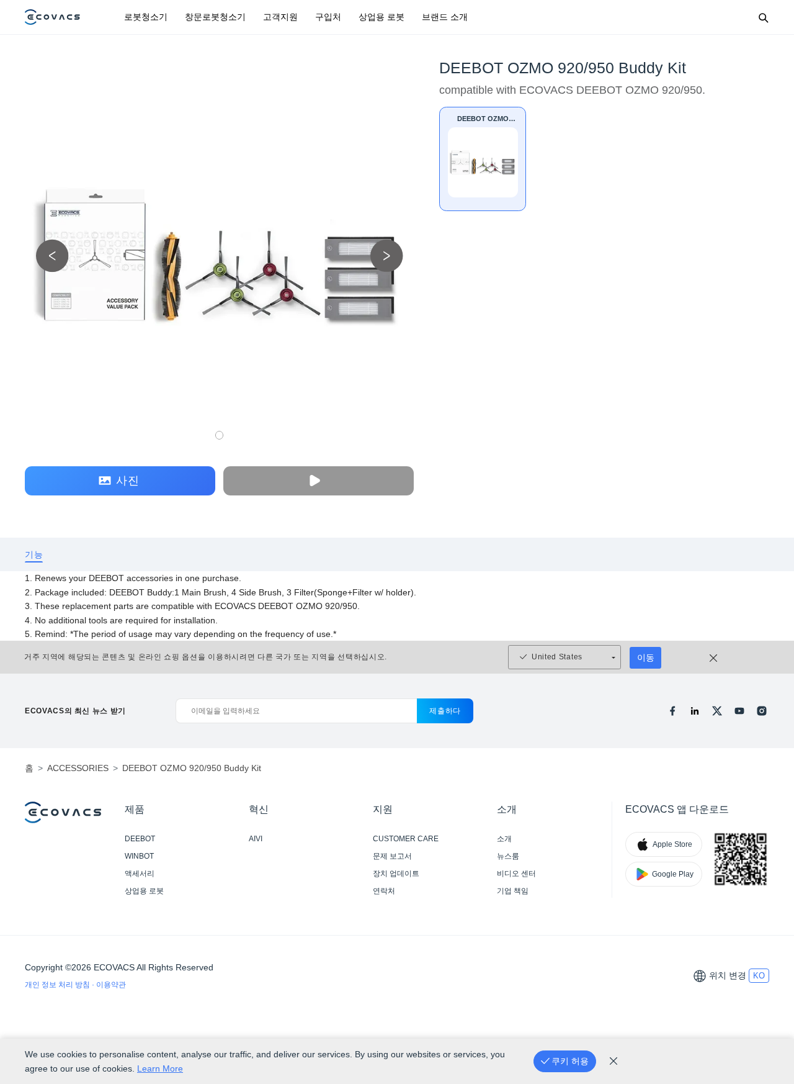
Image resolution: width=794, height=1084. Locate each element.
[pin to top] (768, 912)
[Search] (763, 17)
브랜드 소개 (445, 17)
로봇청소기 (145, 17)
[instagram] (761, 710)
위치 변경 (727, 975)
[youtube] (739, 710)
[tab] (34, 554)
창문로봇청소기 (215, 17)
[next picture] (386, 255)
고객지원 (280, 17)
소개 (504, 838)
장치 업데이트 (396, 873)
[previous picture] (52, 255)
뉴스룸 (508, 856)
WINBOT (139, 856)
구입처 (328, 17)
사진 (127, 480)
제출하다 (445, 711)
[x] (717, 710)
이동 (645, 657)
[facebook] (672, 710)
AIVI (255, 838)
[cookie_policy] (613, 1061)
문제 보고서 (392, 856)
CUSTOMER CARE (406, 838)
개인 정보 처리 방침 (58, 984)
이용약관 (111, 984)
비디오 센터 (516, 873)
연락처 (384, 891)
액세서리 (139, 873)
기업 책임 (513, 891)
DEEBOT (140, 838)
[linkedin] (694, 710)
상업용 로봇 (381, 17)
